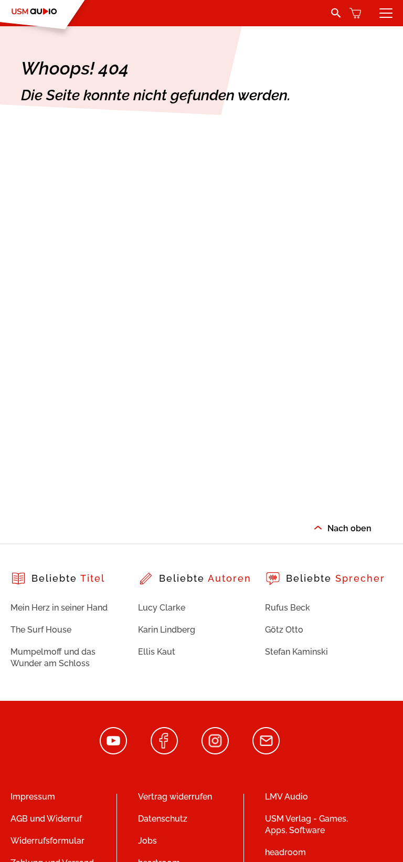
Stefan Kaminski (296, 652)
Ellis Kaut (156, 652)
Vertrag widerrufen (175, 797)
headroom (285, 852)
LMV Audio (286, 797)
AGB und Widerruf (46, 819)
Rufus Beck (287, 608)
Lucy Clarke (161, 608)
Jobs (147, 841)
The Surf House (40, 630)
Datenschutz (162, 819)
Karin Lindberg (166, 630)
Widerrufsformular (47, 841)
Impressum (32, 797)
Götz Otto (284, 630)
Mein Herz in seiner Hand (59, 608)
